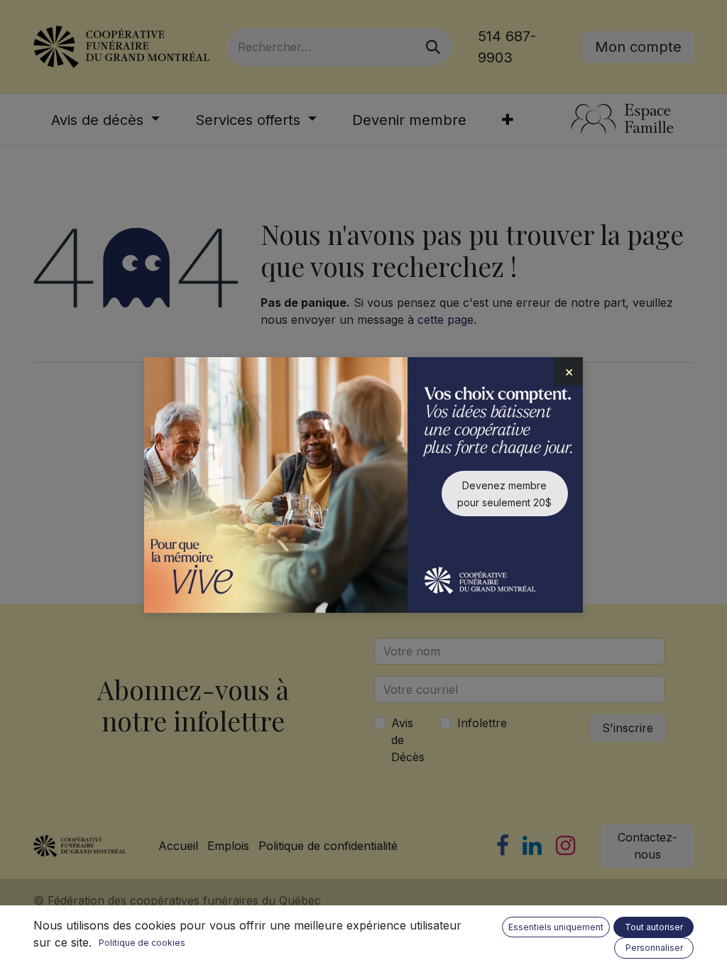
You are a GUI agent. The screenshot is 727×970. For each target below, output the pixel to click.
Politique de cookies (142, 942)
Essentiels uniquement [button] (555, 927)
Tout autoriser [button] (654, 927)
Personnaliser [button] (654, 947)
